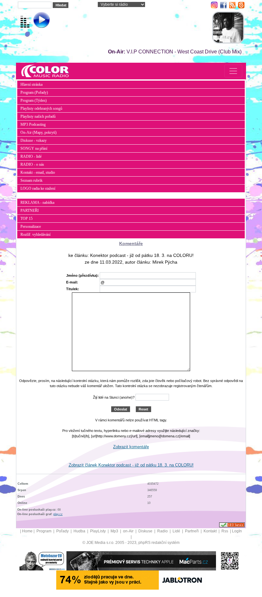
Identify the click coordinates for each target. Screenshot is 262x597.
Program (44, 531)
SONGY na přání (33, 148)
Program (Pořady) (34, 92)
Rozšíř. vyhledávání (35, 234)
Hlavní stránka (31, 84)
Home (27, 531)
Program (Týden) (33, 100)
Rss (225, 531)
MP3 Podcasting (33, 124)
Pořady (63, 531)
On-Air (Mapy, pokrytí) (38, 132)
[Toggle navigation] (233, 71)
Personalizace (30, 226)
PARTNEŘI (29, 210)
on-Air (129, 531)
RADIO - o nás (32, 164)
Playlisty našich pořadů (38, 116)
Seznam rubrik (31, 180)
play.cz (58, 514)
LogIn (237, 531)
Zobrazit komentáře (131, 446)
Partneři (192, 531)
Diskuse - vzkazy (33, 140)
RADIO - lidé (31, 156)
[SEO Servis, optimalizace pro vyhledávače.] (232, 524)
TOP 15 (26, 218)
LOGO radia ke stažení (37, 188)
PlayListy (98, 531)
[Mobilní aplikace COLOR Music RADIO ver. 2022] (230, 560)
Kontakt (211, 531)
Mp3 (115, 531)
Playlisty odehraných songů (41, 108)
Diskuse (145, 531)
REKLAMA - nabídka (37, 202)
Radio (163, 531)
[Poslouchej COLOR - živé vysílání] (36, 21)
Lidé (177, 531)
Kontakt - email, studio (37, 172)
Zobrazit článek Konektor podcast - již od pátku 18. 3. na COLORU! (131, 465)
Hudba (79, 531)
